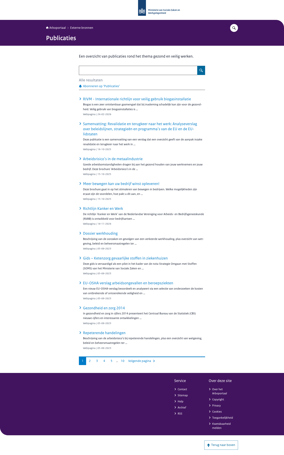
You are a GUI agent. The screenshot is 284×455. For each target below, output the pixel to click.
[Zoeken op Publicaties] (201, 70)
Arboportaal (57, 28)
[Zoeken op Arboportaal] (234, 28)
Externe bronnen (81, 28)
